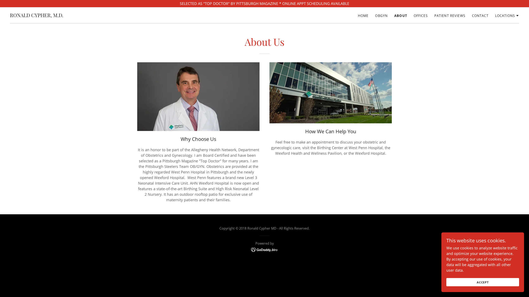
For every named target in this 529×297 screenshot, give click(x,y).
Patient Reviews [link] (449, 15)
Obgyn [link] (381, 15)
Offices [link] (421, 15)
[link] (36, 15)
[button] (507, 15)
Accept (483, 282)
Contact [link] (480, 15)
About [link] (400, 15)
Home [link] (363, 15)
